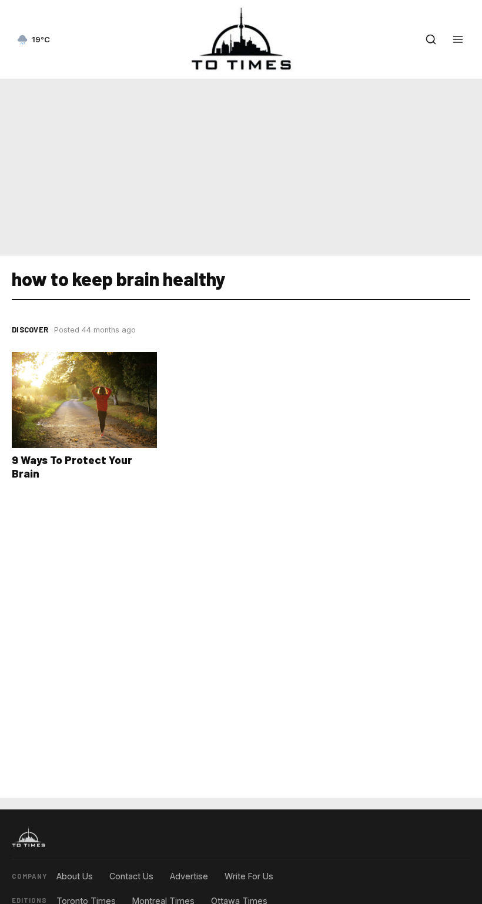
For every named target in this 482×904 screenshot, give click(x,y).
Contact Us (131, 876)
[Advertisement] (241, 165)
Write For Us (249, 876)
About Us (74, 876)
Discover (30, 329)
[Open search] (431, 39)
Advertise (189, 876)
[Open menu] (458, 39)
